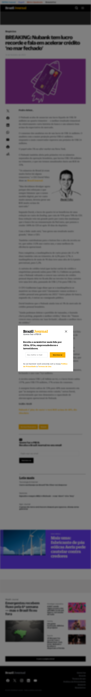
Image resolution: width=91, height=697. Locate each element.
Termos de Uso (44, 366)
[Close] (66, 331)
